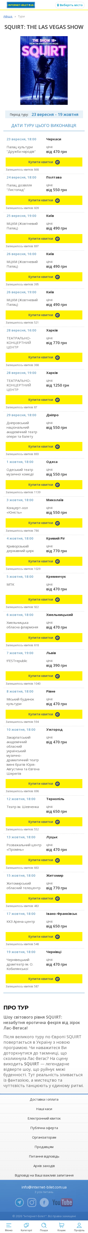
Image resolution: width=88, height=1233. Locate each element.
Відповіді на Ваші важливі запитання (44, 1175)
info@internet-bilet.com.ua (44, 1187)
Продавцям (44, 1146)
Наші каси (44, 1108)
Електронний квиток (44, 1118)
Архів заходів (44, 1165)
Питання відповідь (44, 1156)
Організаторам (44, 1137)
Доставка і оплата (44, 1099)
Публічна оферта (44, 1127)
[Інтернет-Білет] (21, 5)
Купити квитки (41, 162)
